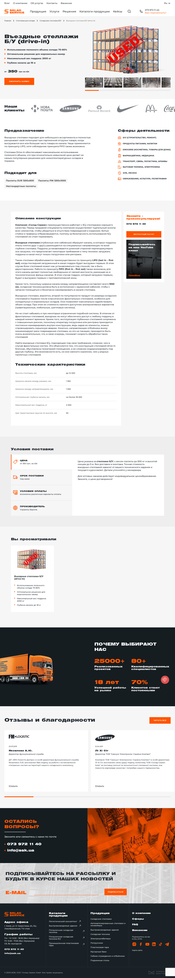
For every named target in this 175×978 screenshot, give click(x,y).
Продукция (38, 11)
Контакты (51, 3)
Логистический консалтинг (63, 921)
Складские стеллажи (101, 919)
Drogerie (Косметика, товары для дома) (147, 149)
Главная (7, 21)
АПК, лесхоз (130, 173)
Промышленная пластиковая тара (64, 944)
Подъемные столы (100, 960)
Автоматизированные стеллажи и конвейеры (108, 924)
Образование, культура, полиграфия (145, 179)
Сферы (138, 919)
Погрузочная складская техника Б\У (61, 938)
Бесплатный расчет (144, 234)
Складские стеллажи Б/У (50, 21)
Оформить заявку (19, 81)
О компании (20, 3)
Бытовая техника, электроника (141, 167)
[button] (165, 680)
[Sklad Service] (14, 11)
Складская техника (100, 934)
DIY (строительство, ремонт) (139, 137)
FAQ (135, 925)
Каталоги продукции (94, 11)
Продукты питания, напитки (140, 143)
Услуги (54, 11)
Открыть (13, 786)
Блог (7, 3)
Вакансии (66, 3)
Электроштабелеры (101, 938)
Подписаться (115, 892)
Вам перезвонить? (155, 12)
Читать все (160, 720)
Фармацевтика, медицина (138, 155)
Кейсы (117, 11)
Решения (69, 11)
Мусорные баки (99, 952)
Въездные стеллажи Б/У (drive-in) (28, 577)
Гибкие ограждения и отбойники (108, 956)
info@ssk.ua (20, 850)
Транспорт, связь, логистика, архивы (145, 161)
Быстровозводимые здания (63, 926)
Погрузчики (97, 943)
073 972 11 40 (152, 10)
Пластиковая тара (100, 947)
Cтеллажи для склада (25, 21)
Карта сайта (137, 950)
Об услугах (37, 3)
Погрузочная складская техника (61, 931)
